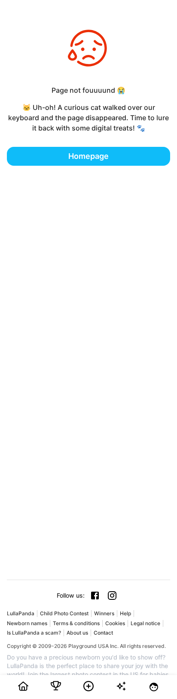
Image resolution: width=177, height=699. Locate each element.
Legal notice (145, 623)
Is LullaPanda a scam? (34, 632)
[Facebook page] (95, 595)
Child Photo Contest (64, 613)
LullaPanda (20, 613)
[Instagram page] (112, 595)
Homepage (88, 156)
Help (125, 613)
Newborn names (27, 623)
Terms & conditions (76, 623)
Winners (104, 613)
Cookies (115, 623)
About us (77, 632)
